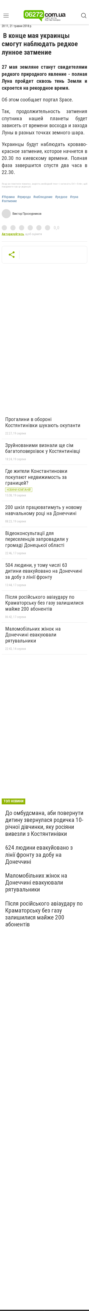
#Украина (8, 197)
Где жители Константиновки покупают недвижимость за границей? (36, 477)
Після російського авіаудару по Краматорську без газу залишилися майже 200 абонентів (44, 603)
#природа (24, 197)
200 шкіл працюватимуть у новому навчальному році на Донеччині (43, 510)
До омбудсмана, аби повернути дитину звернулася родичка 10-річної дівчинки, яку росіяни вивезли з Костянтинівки (44, 823)
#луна (74, 197)
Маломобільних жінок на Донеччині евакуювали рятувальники (33, 635)
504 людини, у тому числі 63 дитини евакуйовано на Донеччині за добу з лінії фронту (43, 571)
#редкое (61, 197)
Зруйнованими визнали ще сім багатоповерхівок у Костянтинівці (42, 448)
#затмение (9, 201)
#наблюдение (42, 197)
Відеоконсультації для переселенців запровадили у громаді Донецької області (36, 539)
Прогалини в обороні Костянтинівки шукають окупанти (42, 422)
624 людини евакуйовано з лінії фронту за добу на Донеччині (39, 854)
